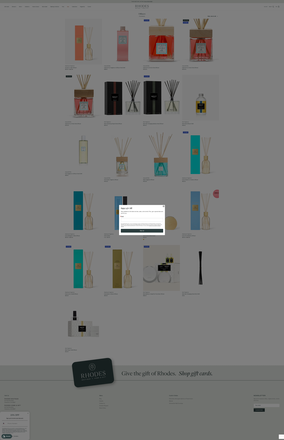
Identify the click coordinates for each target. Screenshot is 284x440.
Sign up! (142, 230)
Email (122, 216)
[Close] (163, 206)
